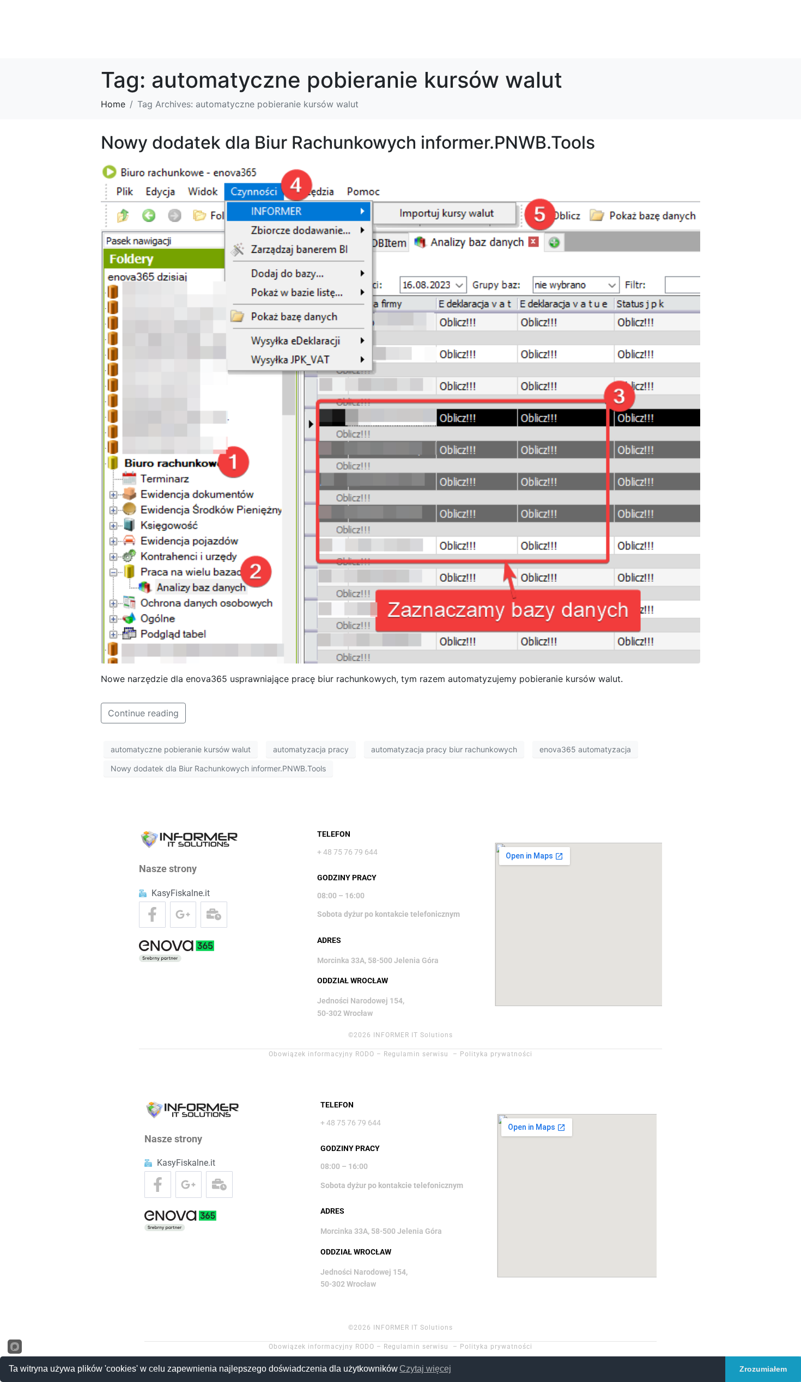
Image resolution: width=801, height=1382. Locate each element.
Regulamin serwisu (416, 1054)
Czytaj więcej (425, 1368)
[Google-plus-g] (183, 915)
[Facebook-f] (152, 915)
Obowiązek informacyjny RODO (321, 1054)
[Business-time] (214, 915)
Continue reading (143, 713)
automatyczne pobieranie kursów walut (181, 749)
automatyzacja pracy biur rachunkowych (444, 749)
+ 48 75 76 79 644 (347, 852)
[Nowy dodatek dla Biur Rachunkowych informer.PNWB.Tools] (400, 411)
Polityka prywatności (496, 1054)
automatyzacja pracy (311, 749)
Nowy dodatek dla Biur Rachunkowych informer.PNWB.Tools (348, 142)
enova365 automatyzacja (585, 749)
